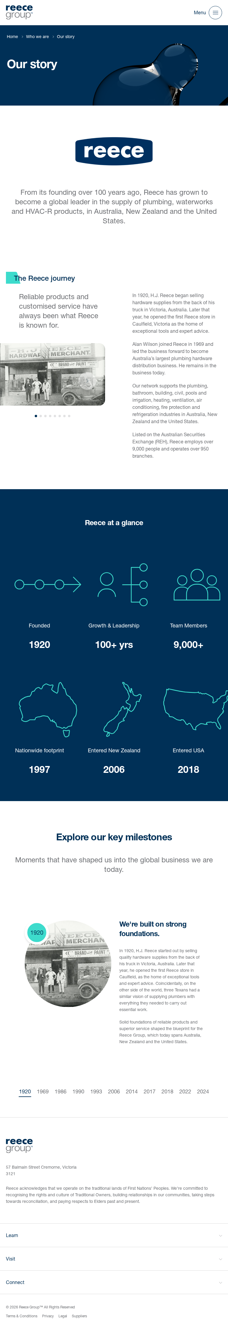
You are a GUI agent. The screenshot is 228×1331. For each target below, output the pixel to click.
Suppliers (79, 1316)
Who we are (37, 36)
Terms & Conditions (21, 1316)
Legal (62, 1316)
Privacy (48, 1316)
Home (12, 36)
